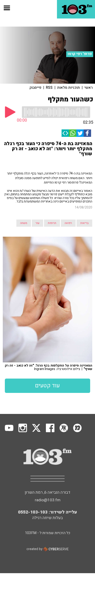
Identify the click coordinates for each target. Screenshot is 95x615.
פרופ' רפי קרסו (80, 54)
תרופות (52, 223)
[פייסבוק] (87, 133)
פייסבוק (35, 87)
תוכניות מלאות (68, 87)
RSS (49, 87)
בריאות (84, 223)
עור (37, 223)
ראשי (88, 87)
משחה (23, 223)
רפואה (68, 223)
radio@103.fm (47, 500)
